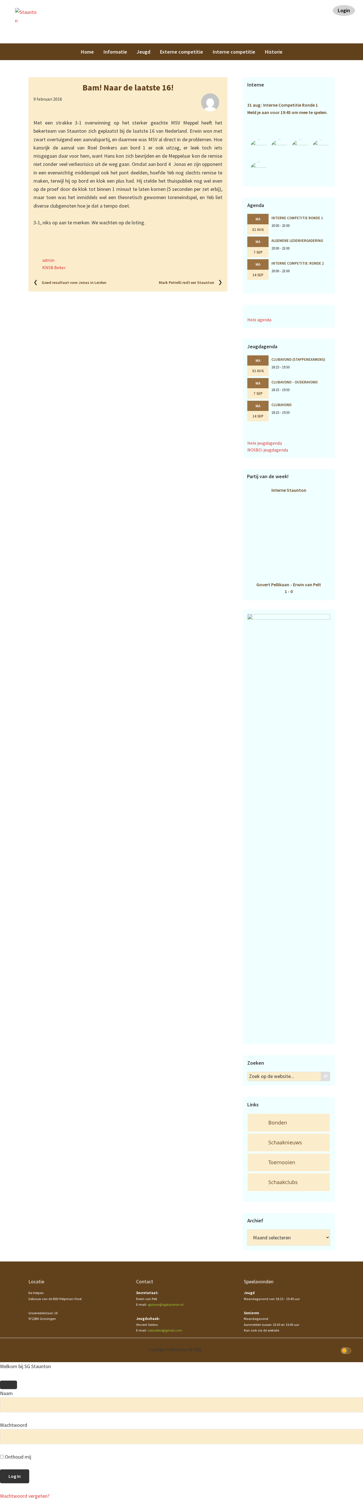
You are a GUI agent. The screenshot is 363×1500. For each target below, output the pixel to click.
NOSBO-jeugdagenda (267, 450)
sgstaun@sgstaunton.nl (165, 1304)
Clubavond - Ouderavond (294, 382)
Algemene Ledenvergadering (297, 240)
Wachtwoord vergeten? (24, 1496)
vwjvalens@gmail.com (164, 1330)
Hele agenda (259, 319)
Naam (6, 1393)
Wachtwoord (13, 1425)
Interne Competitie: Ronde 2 (297, 263)
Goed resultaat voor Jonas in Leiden (74, 282)
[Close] (8, 1385)
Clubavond (281, 404)
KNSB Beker (54, 267)
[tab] (289, 1123)
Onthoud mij (17, 1456)
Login (344, 10)
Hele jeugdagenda (264, 443)
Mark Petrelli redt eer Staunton (186, 282)
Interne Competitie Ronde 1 (297, 218)
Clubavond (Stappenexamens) (298, 359)
